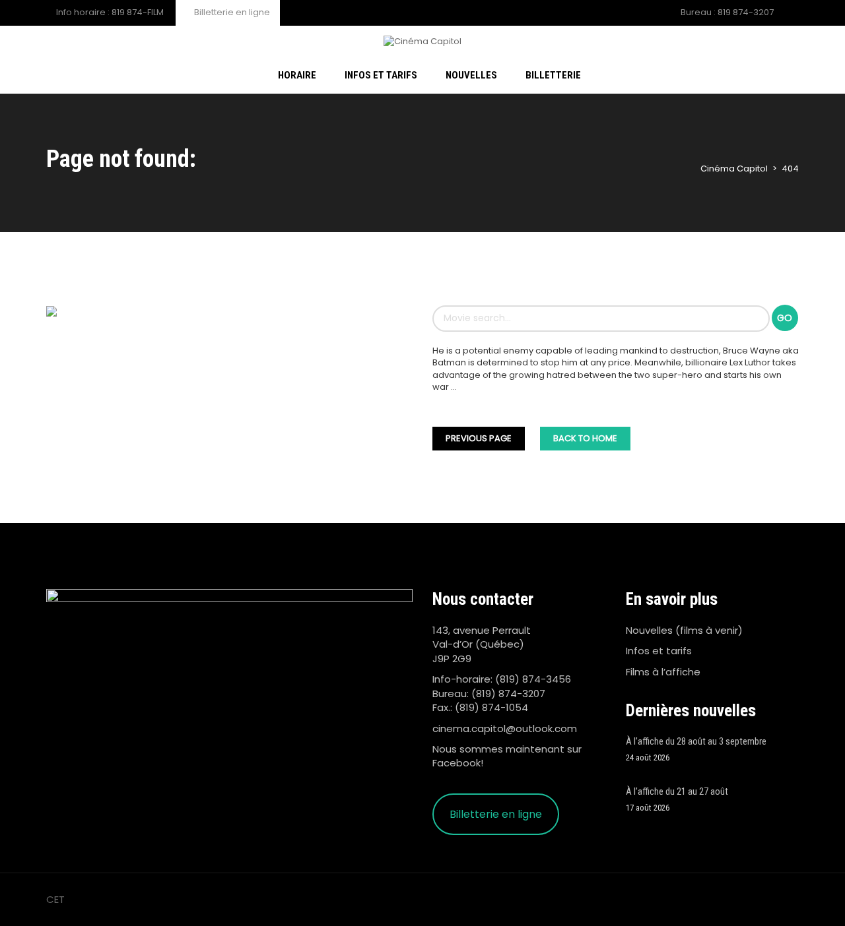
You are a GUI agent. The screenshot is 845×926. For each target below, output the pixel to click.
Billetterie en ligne (231, 12)
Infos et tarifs (659, 651)
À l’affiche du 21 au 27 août (677, 791)
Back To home (585, 438)
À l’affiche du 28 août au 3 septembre (696, 741)
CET (55, 899)
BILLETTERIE (553, 75)
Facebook (456, 763)
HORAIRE (297, 75)
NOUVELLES (471, 75)
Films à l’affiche (663, 672)
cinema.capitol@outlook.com (504, 728)
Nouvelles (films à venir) (684, 630)
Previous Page (479, 438)
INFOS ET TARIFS (381, 75)
